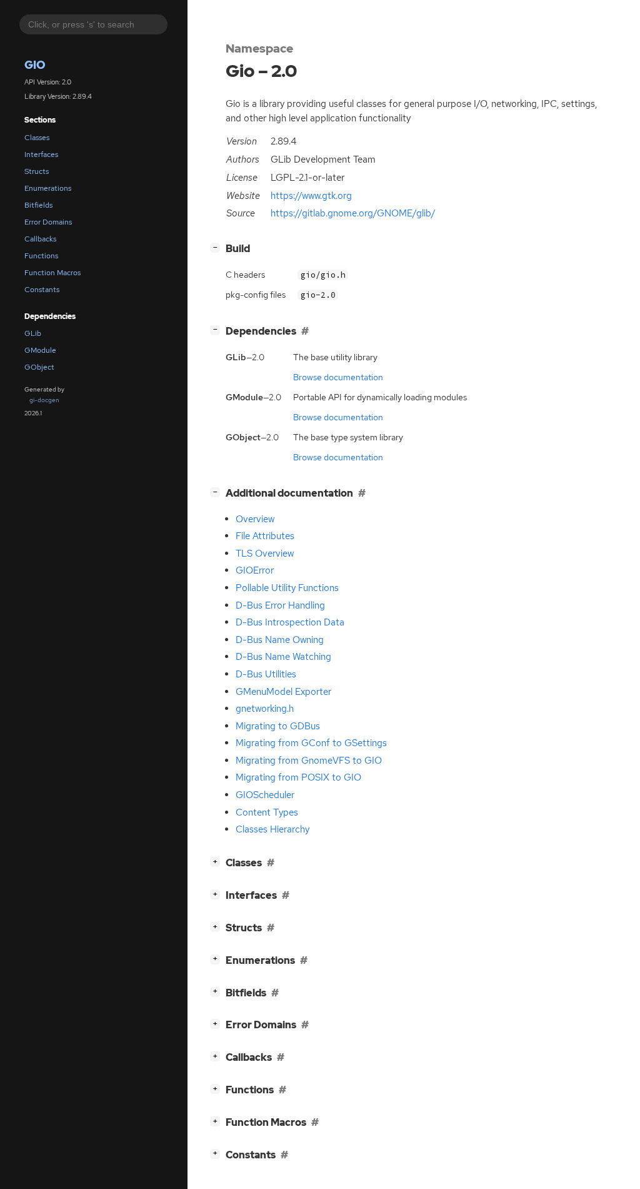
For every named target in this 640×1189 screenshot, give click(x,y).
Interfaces (41, 154)
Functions (41, 256)
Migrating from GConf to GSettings (311, 743)
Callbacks (40, 239)
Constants (41, 290)
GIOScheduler (265, 795)
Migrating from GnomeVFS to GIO (309, 760)
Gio (35, 65)
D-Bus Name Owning (280, 640)
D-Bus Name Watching (283, 656)
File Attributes (265, 536)
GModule (40, 350)
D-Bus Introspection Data (290, 622)
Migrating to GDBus (278, 726)
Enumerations (47, 188)
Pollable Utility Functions (287, 588)
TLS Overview (265, 553)
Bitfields (38, 205)
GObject (39, 367)
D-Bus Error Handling (280, 605)
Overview (255, 519)
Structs (36, 171)
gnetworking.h (265, 708)
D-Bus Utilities (266, 674)
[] (217, 247)
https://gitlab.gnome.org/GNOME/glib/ (353, 213)
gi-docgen (44, 400)
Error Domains (48, 222)
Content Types (267, 812)
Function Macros (52, 273)
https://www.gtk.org (311, 196)
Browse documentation (338, 377)
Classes (36, 138)
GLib (32, 333)
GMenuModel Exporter (283, 692)
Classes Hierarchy (272, 829)
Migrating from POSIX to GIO (298, 777)
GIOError (255, 570)
